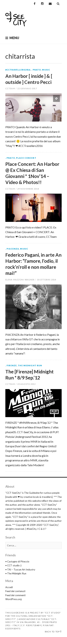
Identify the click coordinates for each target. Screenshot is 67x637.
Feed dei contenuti (15, 591)
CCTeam (10, 88)
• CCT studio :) (13, 565)
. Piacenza (12, 249)
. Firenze (11, 365)
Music (46, 70)
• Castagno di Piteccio (17, 561)
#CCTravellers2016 (17, 70)
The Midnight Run (30, 365)
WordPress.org (13, 599)
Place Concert (26, 158)
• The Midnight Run (15, 573)
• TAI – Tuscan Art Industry (20, 569)
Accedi (9, 587)
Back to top (52, 631)
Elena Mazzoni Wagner (19, 279)
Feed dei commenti (15, 595)
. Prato (36, 70)
